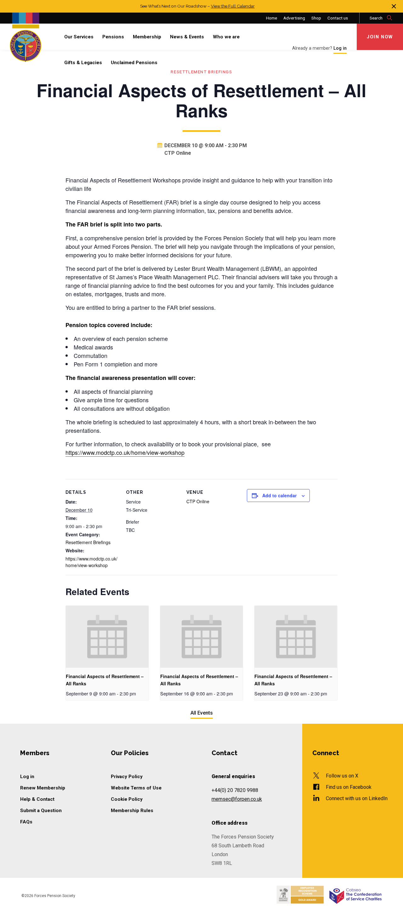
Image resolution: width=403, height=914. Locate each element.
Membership (147, 37)
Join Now (380, 37)
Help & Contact (37, 799)
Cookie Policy (127, 799)
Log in (27, 776)
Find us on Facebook (349, 787)
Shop (316, 17)
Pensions (113, 37)
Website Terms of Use (136, 788)
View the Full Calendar (233, 5)
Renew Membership (42, 788)
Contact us (337, 17)
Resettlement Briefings (88, 542)
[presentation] (107, 637)
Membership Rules (132, 810)
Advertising (294, 17)
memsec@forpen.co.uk (237, 799)
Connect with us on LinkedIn (357, 798)
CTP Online (197, 501)
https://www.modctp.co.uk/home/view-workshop (124, 452)
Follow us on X (342, 776)
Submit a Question (41, 810)
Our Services (79, 37)
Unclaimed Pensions (134, 62)
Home (271, 17)
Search (376, 17)
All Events (201, 713)
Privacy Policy (127, 776)
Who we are (226, 37)
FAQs (26, 822)
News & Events (187, 37)
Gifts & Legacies (83, 62)
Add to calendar (279, 495)
